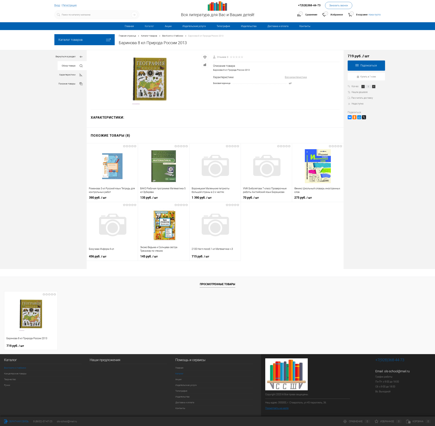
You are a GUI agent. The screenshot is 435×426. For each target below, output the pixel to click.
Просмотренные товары (217, 284)
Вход (57, 5)
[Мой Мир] (359, 117)
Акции (168, 26)
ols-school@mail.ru (397, 371)
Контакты (304, 26)
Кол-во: (355, 86)
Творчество (10, 379)
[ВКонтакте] (350, 117)
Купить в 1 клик (368, 76)
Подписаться (368, 65)
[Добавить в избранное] (205, 57)
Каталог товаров (70, 39)
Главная (129, 26)
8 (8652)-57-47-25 (42, 421)
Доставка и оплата (278, 26)
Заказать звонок (338, 5)
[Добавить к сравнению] (205, 65)
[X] (364, 117)
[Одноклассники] (354, 117)
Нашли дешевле (360, 92)
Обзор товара (68, 65)
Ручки (7, 385)
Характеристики (67, 74)
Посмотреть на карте (277, 408)
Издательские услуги (194, 26)
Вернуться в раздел (65, 56)
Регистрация (69, 5)
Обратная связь (18, 421)
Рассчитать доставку (362, 97)
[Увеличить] (150, 79)
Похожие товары (66, 83)
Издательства (249, 26)
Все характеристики (296, 77)
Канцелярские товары (15, 373)
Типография (223, 26)
